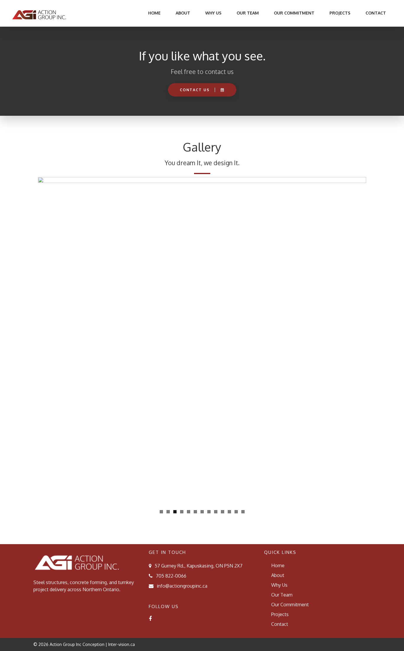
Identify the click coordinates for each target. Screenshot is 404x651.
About (183, 12)
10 (222, 511)
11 (229, 511)
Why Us (213, 12)
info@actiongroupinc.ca (182, 586)
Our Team (248, 12)
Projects (339, 12)
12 (236, 511)
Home (154, 12)
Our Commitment (294, 12)
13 (243, 511)
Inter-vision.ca (121, 644)
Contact (376, 12)
